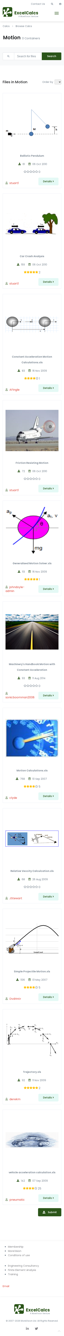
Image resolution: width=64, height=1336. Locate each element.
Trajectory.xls (32, 1072)
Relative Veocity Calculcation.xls (32, 871)
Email (6, 1286)
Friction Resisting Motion (32, 463)
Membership (15, 1247)
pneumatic (17, 1200)
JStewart (15, 898)
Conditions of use (19, 1255)
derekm (14, 1099)
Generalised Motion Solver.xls (32, 563)
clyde (13, 798)
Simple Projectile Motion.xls (32, 971)
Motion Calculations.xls (32, 770)
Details (48, 181)
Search (51, 56)
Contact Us (38, 4)
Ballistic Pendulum (32, 156)
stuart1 (14, 183)
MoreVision (14, 1251)
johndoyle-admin (15, 589)
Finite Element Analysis (22, 1270)
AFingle (14, 390)
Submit (52, 1212)
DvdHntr (15, 999)
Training (13, 1274)
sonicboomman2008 (20, 697)
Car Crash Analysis (32, 256)
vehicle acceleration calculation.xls (32, 1172)
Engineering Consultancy (23, 1266)
